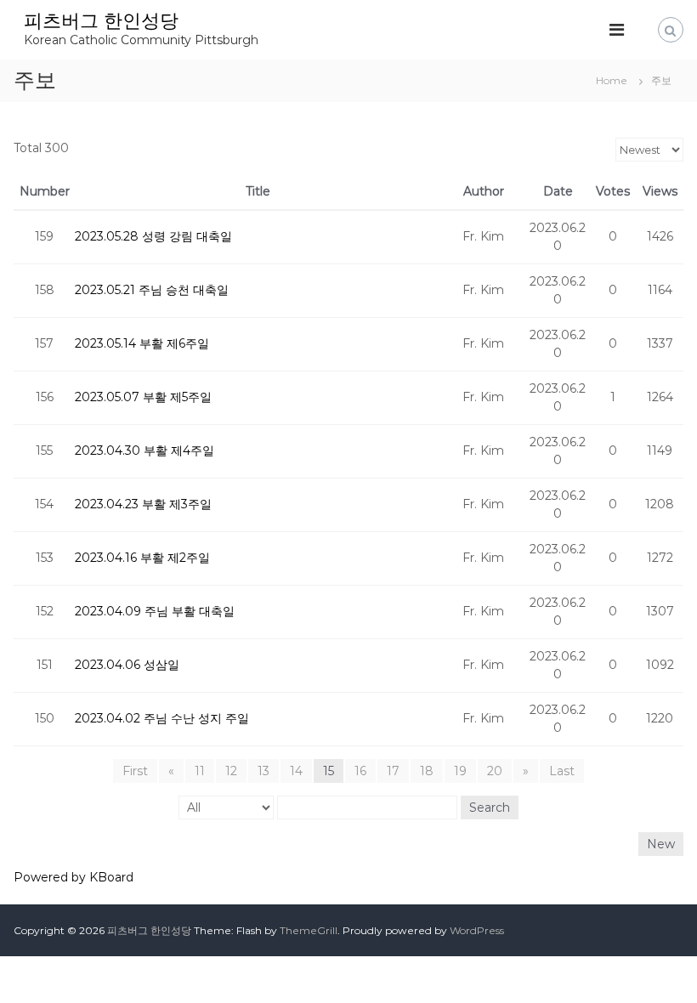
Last (562, 771)
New (661, 844)
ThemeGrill (308, 930)
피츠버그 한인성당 (101, 20)
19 (460, 771)
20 (494, 771)
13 (263, 771)
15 (328, 771)
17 (393, 771)
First (135, 771)
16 (360, 771)
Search (489, 807)
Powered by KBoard (73, 877)
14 (296, 771)
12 (231, 771)
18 (427, 771)
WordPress (477, 930)
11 (200, 771)
